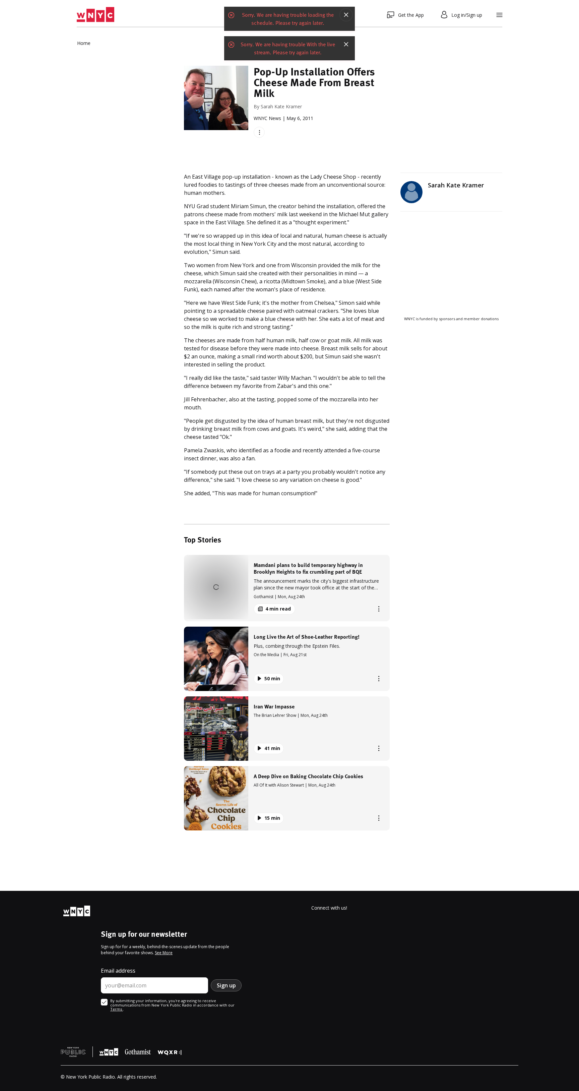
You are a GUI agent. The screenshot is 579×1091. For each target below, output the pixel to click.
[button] (287, 588)
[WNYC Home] (95, 14)
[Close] (346, 14)
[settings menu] (499, 14)
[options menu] (259, 132)
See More (164, 953)
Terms (116, 1009)
